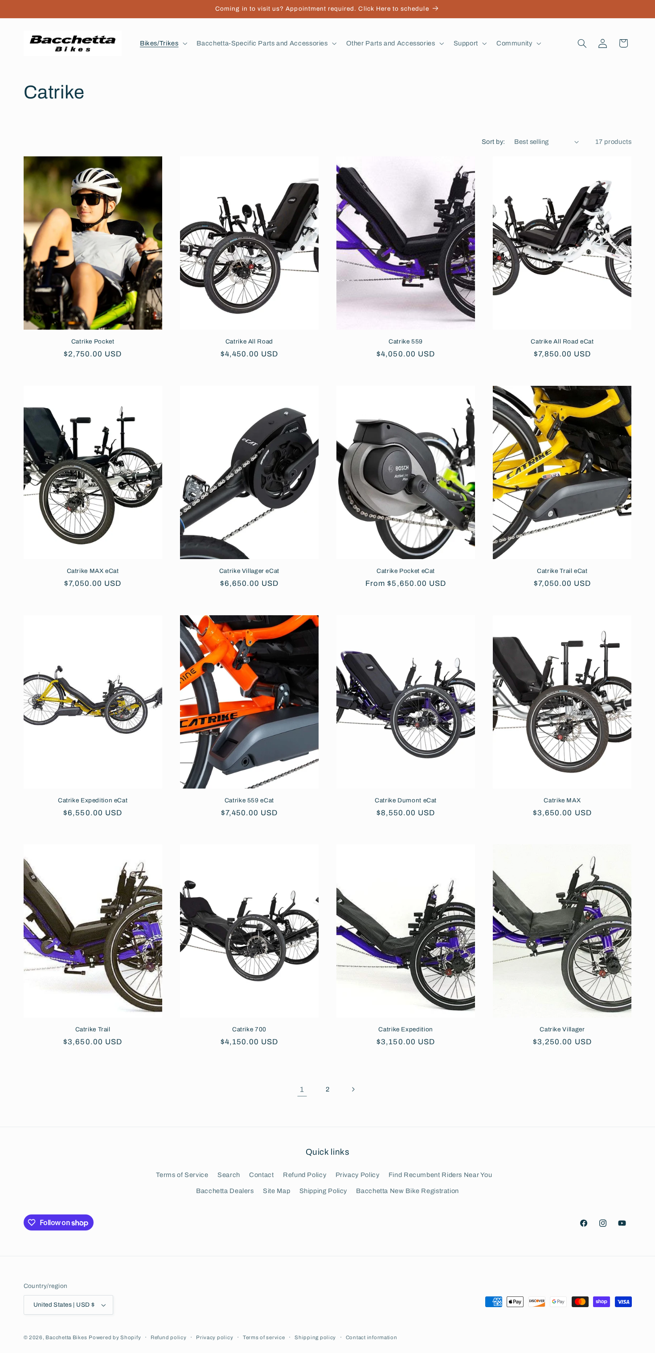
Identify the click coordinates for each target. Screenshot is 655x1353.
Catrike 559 (406, 341)
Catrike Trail (93, 1029)
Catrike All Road (249, 341)
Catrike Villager (562, 1029)
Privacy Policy (358, 1174)
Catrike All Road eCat (562, 341)
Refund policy (169, 1337)
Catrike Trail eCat (562, 571)
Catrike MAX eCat (93, 571)
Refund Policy (304, 1174)
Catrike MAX (562, 800)
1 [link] (302, 1089)
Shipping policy (315, 1337)
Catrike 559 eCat (249, 800)
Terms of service (264, 1337)
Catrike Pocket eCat (406, 571)
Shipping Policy (323, 1190)
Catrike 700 (249, 1029)
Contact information (371, 1337)
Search (228, 1174)
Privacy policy (214, 1337)
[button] (162, 43)
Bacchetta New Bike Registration (407, 1190)
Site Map (276, 1190)
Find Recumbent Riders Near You (440, 1174)
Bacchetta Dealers (225, 1190)
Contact (261, 1174)
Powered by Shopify (115, 1337)
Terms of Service (182, 1174)
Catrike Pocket (93, 341)
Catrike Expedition (405, 1029)
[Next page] (353, 1089)
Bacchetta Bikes (66, 1337)
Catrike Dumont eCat (406, 800)
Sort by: (493, 141)
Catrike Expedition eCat (93, 800)
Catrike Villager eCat (249, 571)
